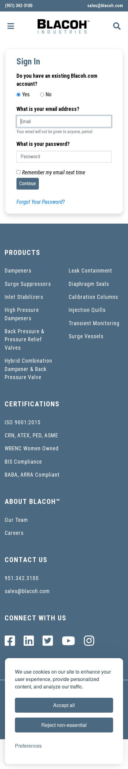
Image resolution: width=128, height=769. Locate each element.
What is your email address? (47, 109)
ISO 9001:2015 (23, 422)
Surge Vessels (86, 336)
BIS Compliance (23, 462)
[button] (10, 26)
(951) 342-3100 (18, 5)
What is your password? (43, 144)
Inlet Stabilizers (24, 297)
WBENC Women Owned (32, 448)
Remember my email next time (53, 172)
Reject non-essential (64, 724)
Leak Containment (90, 271)
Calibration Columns (93, 297)
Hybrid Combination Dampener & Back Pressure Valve (28, 369)
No (49, 94)
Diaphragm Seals (89, 284)
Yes (26, 94)
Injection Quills (87, 310)
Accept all (64, 705)
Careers (14, 533)
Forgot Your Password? (40, 202)
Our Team (16, 520)
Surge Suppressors (28, 284)
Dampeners (18, 271)
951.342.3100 (22, 578)
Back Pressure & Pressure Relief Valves (24, 339)
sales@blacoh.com (105, 5)
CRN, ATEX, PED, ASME (31, 435)
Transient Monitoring (94, 323)
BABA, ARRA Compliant (32, 475)
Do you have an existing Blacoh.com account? (56, 80)
